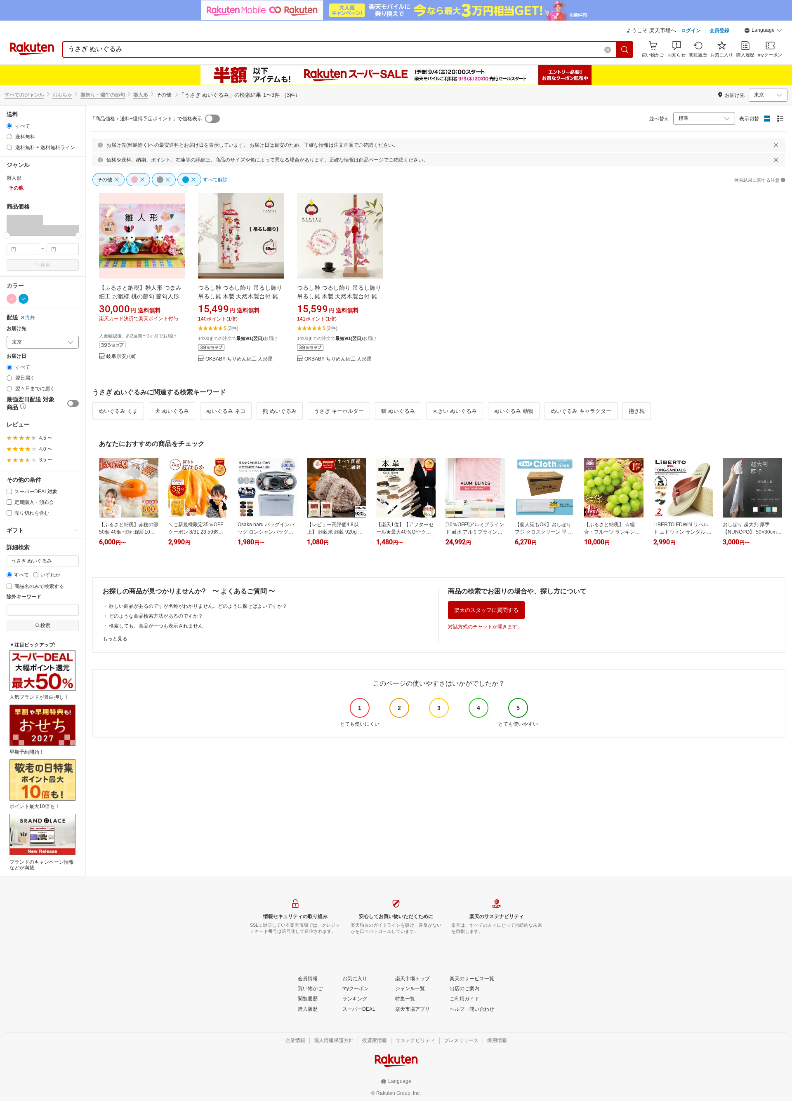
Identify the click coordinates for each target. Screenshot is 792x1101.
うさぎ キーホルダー (339, 411)
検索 (45, 265)
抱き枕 (637, 411)
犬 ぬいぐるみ (172, 411)
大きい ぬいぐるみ (454, 411)
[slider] (7, 235)
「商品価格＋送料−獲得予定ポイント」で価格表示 (146, 119)
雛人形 (140, 95)
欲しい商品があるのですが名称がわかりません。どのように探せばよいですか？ (198, 606)
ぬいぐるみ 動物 (513, 411)
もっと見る (115, 639)
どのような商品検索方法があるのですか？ (156, 616)
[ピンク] (11, 299)
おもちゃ (62, 95)
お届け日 (16, 356)
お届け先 (16, 328)
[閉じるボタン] (776, 145)
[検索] (625, 49)
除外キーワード (24, 597)
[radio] (9, 126)
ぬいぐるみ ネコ (225, 411)
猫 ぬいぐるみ (398, 411)
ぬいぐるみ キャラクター (581, 411)
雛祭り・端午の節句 (102, 95)
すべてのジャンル (24, 95)
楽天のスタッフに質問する (486, 610)
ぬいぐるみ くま (118, 411)
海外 (30, 318)
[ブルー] (23, 299)
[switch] (73, 403)
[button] (763, 31)
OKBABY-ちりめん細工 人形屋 (239, 359)
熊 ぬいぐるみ (280, 411)
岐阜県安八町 (121, 356)
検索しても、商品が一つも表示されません (156, 626)
